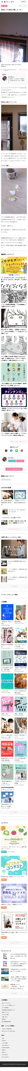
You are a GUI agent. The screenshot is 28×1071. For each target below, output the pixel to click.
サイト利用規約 (5, 1007)
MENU (24, 1)
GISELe (3, 1050)
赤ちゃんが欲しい (5, 1057)
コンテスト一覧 (14, 942)
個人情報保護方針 (6, 1021)
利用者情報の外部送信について (8, 1010)
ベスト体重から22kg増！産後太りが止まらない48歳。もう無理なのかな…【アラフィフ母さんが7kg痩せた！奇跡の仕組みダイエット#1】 (13, 358)
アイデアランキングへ (14, 529)
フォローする (12, 460)
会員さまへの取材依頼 (6, 1028)
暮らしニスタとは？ (6, 1003)
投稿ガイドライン (5, 1012)
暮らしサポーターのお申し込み (8, 1031)
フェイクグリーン (6, 479)
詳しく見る (20, 460)
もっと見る (14, 586)
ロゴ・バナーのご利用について (8, 1005)
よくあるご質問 (5, 1014)
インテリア (4, 5)
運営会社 (4, 1019)
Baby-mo (4, 1052)
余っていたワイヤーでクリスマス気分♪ (12, 242)
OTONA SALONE (5, 1047)
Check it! (4, 1040)
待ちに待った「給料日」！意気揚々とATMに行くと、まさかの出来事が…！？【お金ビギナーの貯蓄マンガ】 (14, 331)
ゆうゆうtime (4, 1054)
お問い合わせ (5, 1016)
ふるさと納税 (5, 1043)
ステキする (23, 69)
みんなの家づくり (5, 1045)
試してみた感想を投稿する (14, 469)
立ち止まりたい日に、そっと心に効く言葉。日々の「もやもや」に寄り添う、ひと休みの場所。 (14, 279)
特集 (3, 1038)
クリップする (23, 5)
